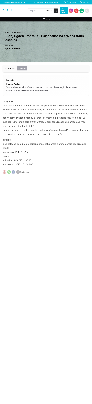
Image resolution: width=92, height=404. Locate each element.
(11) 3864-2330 (72, 2)
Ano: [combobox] (47, 11)
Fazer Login (85, 2)
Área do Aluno (64, 10)
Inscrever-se (22, 68)
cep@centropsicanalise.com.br (15, 2)
